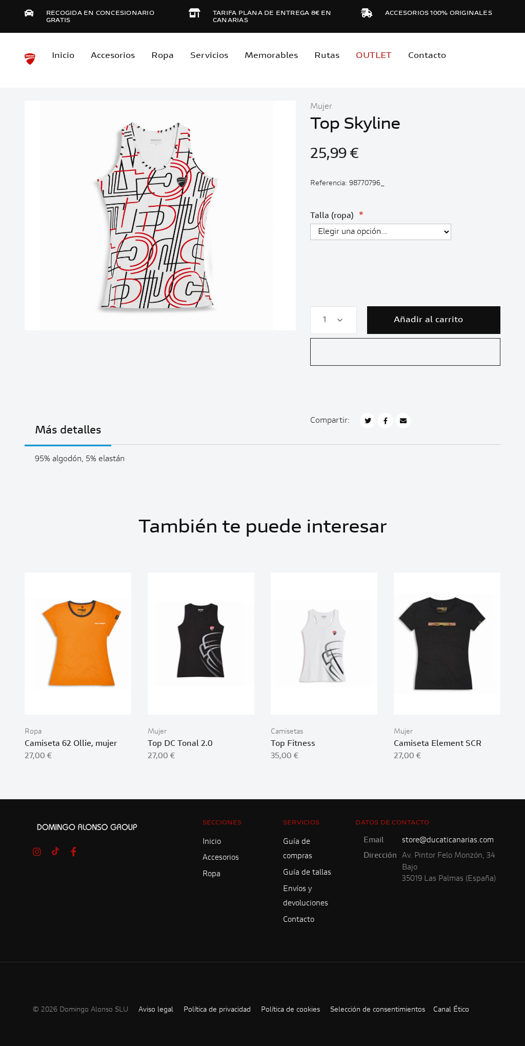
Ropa (162, 56)
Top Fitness (293, 744)
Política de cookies (290, 1010)
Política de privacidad (217, 1010)
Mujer (321, 107)
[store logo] (30, 59)
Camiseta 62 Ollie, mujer (71, 744)
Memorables (271, 56)
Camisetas (287, 732)
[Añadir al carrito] (78, 697)
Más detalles (68, 431)
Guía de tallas (307, 873)
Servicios (209, 56)
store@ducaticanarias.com (448, 840)
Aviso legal (155, 1010)
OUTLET (374, 56)
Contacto (427, 56)
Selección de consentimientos (377, 1010)
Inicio (63, 56)
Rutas (326, 56)
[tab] (68, 437)
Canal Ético (451, 1010)
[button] (405, 352)
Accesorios (221, 858)
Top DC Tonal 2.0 (180, 744)
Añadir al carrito (428, 320)
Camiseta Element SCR (437, 744)
